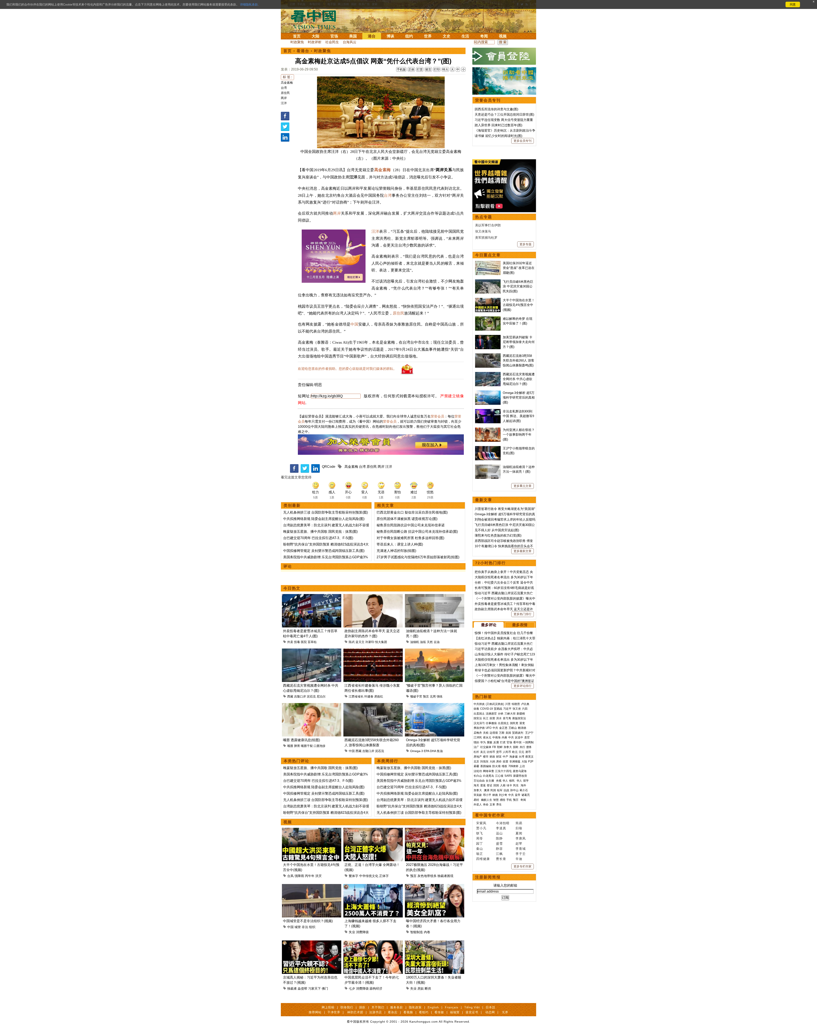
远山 (499, 833)
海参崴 (513, 756)
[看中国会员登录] (504, 56)
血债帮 (302, 988)
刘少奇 (503, 795)
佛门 (325, 988)
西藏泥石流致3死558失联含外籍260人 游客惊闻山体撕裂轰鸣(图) (518, 360)
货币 (499, 752)
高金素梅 (287, 82)
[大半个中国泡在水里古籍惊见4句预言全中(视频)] (311, 830)
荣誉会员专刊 (488, 100)
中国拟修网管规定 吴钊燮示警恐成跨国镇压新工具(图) (323, 551)
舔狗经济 (376, 988)
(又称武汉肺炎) (495, 704)
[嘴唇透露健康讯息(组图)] (311, 705)
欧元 (515, 752)
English (433, 1007)
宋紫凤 (481, 823)
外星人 (478, 804)
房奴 (420, 988)
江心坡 (499, 775)
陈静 (499, 838)
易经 (477, 799)
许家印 (369, 642)
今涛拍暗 (503, 823)
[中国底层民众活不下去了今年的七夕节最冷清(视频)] (373, 943)
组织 (312, 927)
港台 (372, 36)
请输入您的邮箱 (505, 885)
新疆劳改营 (520, 775)
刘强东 (484, 761)
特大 (445, 69)
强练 (440, 696)
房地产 (478, 756)
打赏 (420, 69)
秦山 (479, 848)
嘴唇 (290, 746)
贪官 (527, 737)
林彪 (495, 795)
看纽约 (423, 1012)
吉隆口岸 (300, 696)
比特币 (491, 752)
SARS (508, 775)
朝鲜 (500, 747)
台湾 (284, 87)
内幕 (504, 737)
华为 (483, 742)
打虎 (503, 742)
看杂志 (392, 1012)
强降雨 (299, 876)
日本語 (490, 1007)
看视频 (408, 1012)
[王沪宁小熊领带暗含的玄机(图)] (488, 448)
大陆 (315, 36)
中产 (505, 756)
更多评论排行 (522, 686)
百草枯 (312, 642)
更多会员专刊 (522, 140)
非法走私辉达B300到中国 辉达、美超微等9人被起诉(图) (518, 416)
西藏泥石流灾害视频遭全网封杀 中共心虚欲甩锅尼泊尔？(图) (519, 379)
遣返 (483, 785)
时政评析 (314, 42)
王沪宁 (529, 732)
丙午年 (309, 876)
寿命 (485, 804)
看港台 (303, 51)
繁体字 (353, 876)
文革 (492, 804)
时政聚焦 (297, 42)
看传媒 (439, 1012)
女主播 (490, 780)
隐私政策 (415, 1007)
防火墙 (496, 766)
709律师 (513, 766)
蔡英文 (529, 756)
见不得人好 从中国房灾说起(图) (497, 530)
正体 (411, 69)
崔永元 (487, 737)
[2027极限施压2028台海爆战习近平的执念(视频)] (434, 830)
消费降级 (362, 932)
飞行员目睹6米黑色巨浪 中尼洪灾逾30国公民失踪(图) (518, 286)
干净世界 (333, 1012)
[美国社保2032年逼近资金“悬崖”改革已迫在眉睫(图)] (488, 263)
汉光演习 (479, 723)
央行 (522, 747)
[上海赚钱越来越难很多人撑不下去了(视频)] (373, 886)
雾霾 (476, 766)
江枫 (499, 853)
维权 (504, 766)
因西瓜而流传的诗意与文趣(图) (496, 109)
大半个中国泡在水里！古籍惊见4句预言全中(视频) (519, 304)
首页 (297, 36)
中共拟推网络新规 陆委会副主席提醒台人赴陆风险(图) (323, 519)
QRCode (328, 466)
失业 (352, 932)
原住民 (285, 93)
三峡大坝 (510, 713)
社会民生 (332, 42)
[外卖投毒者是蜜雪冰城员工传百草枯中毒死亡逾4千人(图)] (311, 596)
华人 (505, 780)
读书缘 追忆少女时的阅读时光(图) (498, 136)
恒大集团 (381, 642)
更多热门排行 (522, 614)
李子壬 (521, 853)
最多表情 (519, 625)
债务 (529, 747)
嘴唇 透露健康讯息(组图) (301, 740)
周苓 (479, 838)
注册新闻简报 (488, 877)
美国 (353, 36)
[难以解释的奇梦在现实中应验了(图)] (488, 318)
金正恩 (503, 727)
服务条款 (396, 1007)
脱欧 (515, 747)
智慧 (496, 799)
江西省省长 (356, 696)
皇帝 (517, 795)
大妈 (492, 761)
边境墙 (494, 732)
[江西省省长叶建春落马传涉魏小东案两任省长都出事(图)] (373, 651)
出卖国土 (479, 713)
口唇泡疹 (320, 746)
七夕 (352, 988)
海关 (476, 785)
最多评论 (488, 625)
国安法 (478, 718)
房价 (499, 761)
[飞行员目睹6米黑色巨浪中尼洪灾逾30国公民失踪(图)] (488, 281)
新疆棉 (521, 713)
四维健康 (483, 859)
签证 (489, 785)
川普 (508, 704)
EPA (426, 751)
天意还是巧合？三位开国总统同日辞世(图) (504, 114)
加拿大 (508, 747)
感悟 (502, 799)
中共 (495, 727)
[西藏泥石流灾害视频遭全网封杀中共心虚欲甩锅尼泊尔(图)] (311, 651)
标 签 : (287, 77)
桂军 (500, 790)
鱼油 (440, 751)
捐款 (362, 1007)
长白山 (478, 775)
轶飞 (479, 833)
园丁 (479, 843)
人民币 (507, 752)
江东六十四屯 (503, 771)
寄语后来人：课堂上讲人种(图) (400, 544)
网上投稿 (328, 1007)
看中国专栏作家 (490, 815)
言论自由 (479, 780)
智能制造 (416, 932)
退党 (522, 723)
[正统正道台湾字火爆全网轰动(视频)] (373, 830)
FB (494, 747)
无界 (505, 1012)
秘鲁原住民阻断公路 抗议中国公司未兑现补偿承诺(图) (417, 531)
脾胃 (297, 746)
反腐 (496, 742)
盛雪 (499, 843)
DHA (433, 751)
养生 (499, 804)
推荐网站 (315, 1012)
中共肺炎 (479, 704)
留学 (526, 780)
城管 (297, 927)
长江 (485, 718)
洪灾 (318, 876)
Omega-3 (416, 751)
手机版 (401, 69)
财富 (499, 756)
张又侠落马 (483, 231)
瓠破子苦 (416, 696)
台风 (290, 876)
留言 (428, 69)
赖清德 (522, 727)
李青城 (521, 848)
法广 (476, 747)
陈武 (352, 642)
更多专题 (525, 244)
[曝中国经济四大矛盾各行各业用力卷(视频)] (434, 886)
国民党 (514, 723)
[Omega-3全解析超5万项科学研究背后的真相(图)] (434, 705)
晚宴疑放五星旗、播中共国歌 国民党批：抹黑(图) (320, 531)
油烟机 (414, 642)
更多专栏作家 (522, 866)
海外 (524, 785)
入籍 (503, 785)
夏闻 (519, 833)
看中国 (316, 19)
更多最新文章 (522, 551)
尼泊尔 (321, 696)
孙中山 (514, 790)
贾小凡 (481, 828)
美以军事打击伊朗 (488, 225)
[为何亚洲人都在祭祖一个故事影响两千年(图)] (488, 430)
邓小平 (487, 795)
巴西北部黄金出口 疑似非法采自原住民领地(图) (412, 512)
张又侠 (517, 708)
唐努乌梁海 (520, 771)
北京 (476, 761)
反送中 (519, 737)
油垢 (423, 642)
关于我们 (377, 1007)
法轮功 (478, 771)
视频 (503, 36)
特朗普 (516, 704)
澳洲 (486, 790)
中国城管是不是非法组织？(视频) (308, 921)
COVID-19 (486, 708)
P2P (530, 761)
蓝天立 (360, 642)
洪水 (499, 718)
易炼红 (378, 696)
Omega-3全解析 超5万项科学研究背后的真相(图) (519, 397)
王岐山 (512, 727)
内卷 (427, 932)
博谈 (390, 36)
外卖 (290, 642)
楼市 (485, 756)
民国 (493, 790)
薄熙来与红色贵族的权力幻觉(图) (498, 535)
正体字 (384, 876)
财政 (492, 756)
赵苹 (519, 843)
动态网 (490, 1012)
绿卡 (509, 785)
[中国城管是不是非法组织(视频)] (311, 886)
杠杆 (476, 752)
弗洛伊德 (479, 727)
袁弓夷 (507, 718)
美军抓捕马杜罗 (486, 237)
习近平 (507, 708)
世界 (428, 36)
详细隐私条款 (249, 4)
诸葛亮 (525, 795)
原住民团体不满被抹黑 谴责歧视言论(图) (407, 519)
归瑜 (519, 828)
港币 (528, 752)
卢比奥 (525, 704)
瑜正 (479, 853)
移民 (512, 780)
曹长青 (501, 859)
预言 (426, 696)
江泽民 (478, 737)
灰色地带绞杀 (427, 876)
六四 (524, 708)
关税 (485, 732)
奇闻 (484, 36)
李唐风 (521, 838)
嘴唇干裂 (307, 746)
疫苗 (492, 718)
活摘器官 (491, 713)
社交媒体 (485, 747)
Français (451, 1007)
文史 (446, 36)
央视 (498, 780)
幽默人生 (486, 799)
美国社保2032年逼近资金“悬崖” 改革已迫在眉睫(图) (518, 267)
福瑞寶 (455, 1012)
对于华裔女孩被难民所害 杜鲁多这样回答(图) (410, 538)
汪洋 (284, 103)
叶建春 (368, 696)
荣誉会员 (437, 416)
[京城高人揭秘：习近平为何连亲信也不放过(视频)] (311, 943)
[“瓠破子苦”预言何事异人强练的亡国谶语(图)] (434, 651)
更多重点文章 (522, 486)
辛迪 (519, 859)
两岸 (284, 98)
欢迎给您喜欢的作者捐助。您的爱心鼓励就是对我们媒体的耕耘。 (347, 368)
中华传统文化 (368, 876)
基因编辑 (485, 766)
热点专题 (483, 217)
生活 (465, 36)
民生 (516, 785)
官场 (334, 36)
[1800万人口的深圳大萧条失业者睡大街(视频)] (434, 943)
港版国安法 (519, 718)
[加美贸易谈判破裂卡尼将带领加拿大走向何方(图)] (488, 337)
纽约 (409, 36)
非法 (305, 927)
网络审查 (488, 771)
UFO (488, 727)
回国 (496, 785)
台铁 (500, 713)
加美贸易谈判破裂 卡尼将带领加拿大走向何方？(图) (519, 342)
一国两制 (528, 742)
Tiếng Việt (472, 1007)
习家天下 (314, 988)
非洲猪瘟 (514, 761)
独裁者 (292, 988)
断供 (428, 988)
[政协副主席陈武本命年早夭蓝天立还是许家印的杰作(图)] (373, 596)
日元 (521, 752)
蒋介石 (524, 790)
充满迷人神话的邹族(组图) (396, 551)
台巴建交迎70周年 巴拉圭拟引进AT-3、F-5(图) (318, 538)
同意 (793, 4)
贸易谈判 (518, 732)
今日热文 (291, 588)
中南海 (496, 737)
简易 (519, 823)
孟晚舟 (478, 732)
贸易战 (498, 708)
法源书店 (375, 1012)
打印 (437, 69)
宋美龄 (478, 795)
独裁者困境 (445, 876)
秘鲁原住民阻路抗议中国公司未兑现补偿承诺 (411, 525)
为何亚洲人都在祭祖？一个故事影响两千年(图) (519, 434)
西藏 (290, 696)
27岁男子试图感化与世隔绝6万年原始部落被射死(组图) (418, 557)
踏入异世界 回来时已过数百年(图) (498, 125)
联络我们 (346, 1007)
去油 (437, 642)
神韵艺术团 (355, 1012)
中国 (354, 324)
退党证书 (472, 1012)
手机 (509, 799)
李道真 (501, 828)
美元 (483, 752)
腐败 (489, 742)
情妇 (476, 742)
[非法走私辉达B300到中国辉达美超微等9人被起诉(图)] (488, 411)
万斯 (501, 732)
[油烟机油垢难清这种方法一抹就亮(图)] (434, 596)
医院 (304, 642)
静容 (499, 848)
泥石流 (311, 696)
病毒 (476, 708)
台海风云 (349, 42)
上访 (522, 766)
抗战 (506, 790)
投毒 (297, 642)
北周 (433, 696)
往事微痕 (491, 723)
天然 (430, 642)
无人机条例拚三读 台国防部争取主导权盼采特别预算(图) (325, 512)
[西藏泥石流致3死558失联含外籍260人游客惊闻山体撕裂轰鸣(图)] (373, 705)
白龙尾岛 (488, 775)
